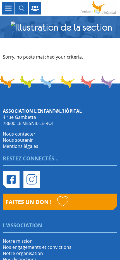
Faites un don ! (29, 202)
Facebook (11, 179)
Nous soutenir (18, 140)
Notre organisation (23, 253)
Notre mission (18, 241)
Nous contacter (19, 134)
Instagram (31, 179)
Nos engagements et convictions (37, 247)
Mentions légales (20, 146)
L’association (22, 225)
